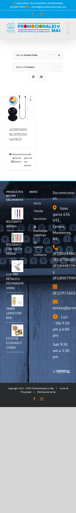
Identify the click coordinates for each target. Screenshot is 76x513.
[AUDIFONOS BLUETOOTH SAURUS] (21, 108)
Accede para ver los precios (28, 160)
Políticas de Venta (46, 391)
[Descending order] (59, 55)
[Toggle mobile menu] (68, 25)
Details (17, 161)
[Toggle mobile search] (68, 29)
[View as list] (41, 77)
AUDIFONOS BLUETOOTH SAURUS (18, 134)
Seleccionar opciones (16, 156)
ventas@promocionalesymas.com (48, 6)
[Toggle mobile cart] (68, 33)
